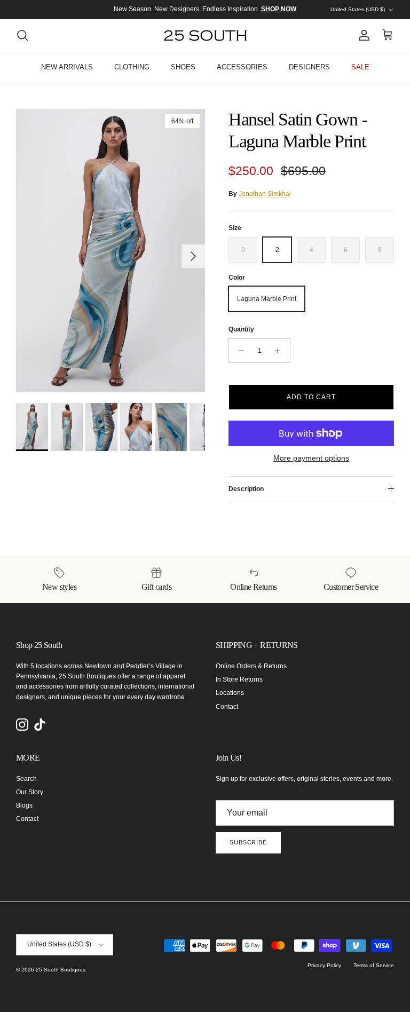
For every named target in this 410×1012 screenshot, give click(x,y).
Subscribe (248, 842)
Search (26, 778)
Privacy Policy (324, 965)
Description (246, 489)
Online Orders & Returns (251, 666)
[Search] (22, 35)
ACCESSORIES (242, 67)
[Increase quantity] (280, 350)
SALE (360, 67)
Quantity (241, 329)
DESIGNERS (309, 67)
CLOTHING (131, 67)
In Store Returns (239, 679)
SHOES (183, 67)
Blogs (24, 805)
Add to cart (311, 397)
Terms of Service (373, 965)
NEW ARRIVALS (67, 67)
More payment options (311, 458)
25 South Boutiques (60, 970)
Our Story (29, 792)
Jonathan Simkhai (265, 193)
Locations (230, 693)
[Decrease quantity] (238, 350)
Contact (227, 706)
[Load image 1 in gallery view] (110, 250)
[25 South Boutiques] (205, 35)
